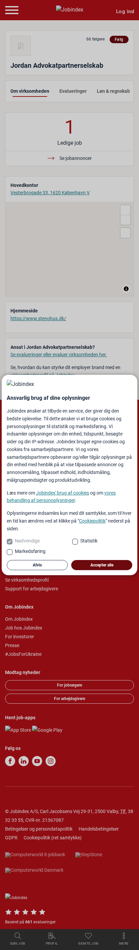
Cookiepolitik (92, 521)
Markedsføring (30, 551)
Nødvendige (27, 540)
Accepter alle (101, 565)
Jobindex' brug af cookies (62, 493)
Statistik (89, 540)
